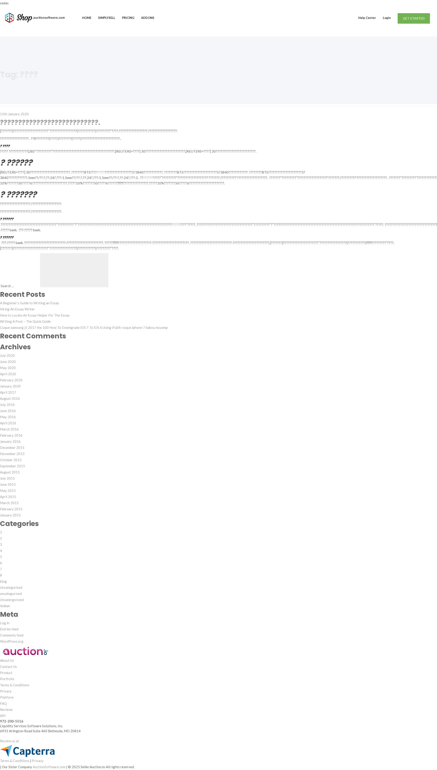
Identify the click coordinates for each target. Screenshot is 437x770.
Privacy (6, 691)
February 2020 (11, 380)
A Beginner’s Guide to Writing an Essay (29, 303)
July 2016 (7, 405)
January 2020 (10, 386)
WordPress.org (11, 641)
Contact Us (8, 666)
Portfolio (7, 679)
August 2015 (10, 472)
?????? (148, 178)
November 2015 (12, 454)
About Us (7, 660)
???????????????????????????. (50, 122)
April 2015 (8, 497)
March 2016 (9, 429)
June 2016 (8, 411)
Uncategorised (11, 587)
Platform (7, 697)
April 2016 (8, 423)
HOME (86, 18)
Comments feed (11, 635)
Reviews (6, 709)
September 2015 (12, 466)
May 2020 (8, 368)
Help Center (367, 18)
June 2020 (8, 362)
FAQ (3, 703)
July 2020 (7, 355)
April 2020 (8, 374)
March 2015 (9, 503)
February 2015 (11, 509)
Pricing (128, 18)
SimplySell (106, 18)
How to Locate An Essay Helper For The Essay (35, 315)
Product (6, 673)
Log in (4, 623)
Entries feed (9, 629)
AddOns (147, 18)
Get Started (414, 18)
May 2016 (8, 417)
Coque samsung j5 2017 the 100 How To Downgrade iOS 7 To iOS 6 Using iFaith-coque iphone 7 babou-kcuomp (84, 327)
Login (387, 18)
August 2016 (10, 398)
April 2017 (8, 392)
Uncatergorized (12, 600)
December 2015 (12, 447)
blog (3, 581)
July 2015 (7, 478)
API (3, 716)
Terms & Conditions (14, 685)
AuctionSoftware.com (49, 767)
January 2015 (10, 515)
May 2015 (8, 490)
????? (101, 172)
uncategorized (11, 593)
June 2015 (8, 484)
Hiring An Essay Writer (17, 309)
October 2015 (11, 460)
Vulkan (5, 606)
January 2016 (10, 441)
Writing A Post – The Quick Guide (25, 321)
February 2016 (11, 435)
